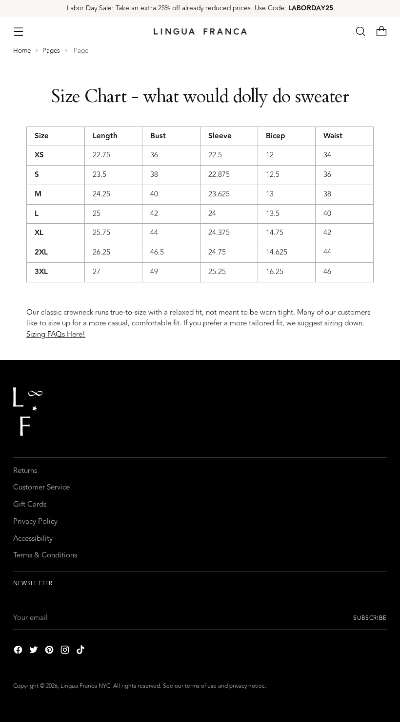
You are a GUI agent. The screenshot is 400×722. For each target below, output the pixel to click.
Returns (25, 470)
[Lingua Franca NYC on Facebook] (19, 651)
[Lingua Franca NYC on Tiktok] (81, 651)
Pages (51, 50)
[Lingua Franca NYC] (200, 31)
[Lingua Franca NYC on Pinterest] (50, 651)
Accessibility (33, 538)
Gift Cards (29, 504)
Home (22, 50)
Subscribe (370, 618)
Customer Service (41, 487)
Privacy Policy (35, 521)
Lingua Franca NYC (85, 685)
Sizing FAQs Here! (55, 334)
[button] (361, 31)
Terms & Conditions (45, 555)
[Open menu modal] (18, 31)
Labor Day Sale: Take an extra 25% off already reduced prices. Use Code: (200, 8)
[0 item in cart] (382, 31)
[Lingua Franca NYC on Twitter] (34, 651)
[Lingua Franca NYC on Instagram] (66, 651)
